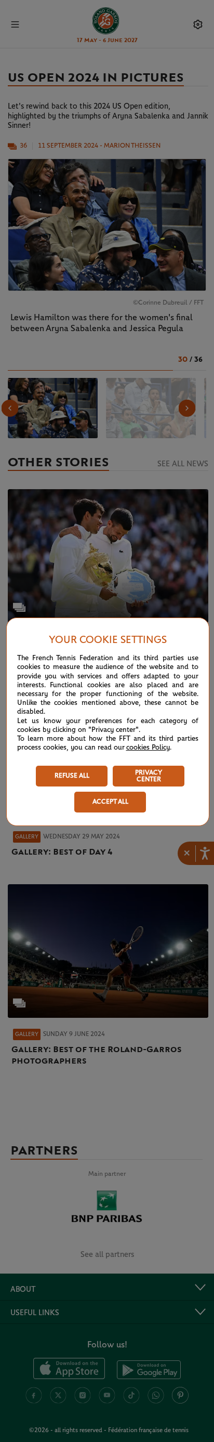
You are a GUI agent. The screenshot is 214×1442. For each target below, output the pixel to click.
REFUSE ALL (72, 775)
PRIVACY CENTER (148, 776)
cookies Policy (148, 747)
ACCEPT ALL (110, 801)
